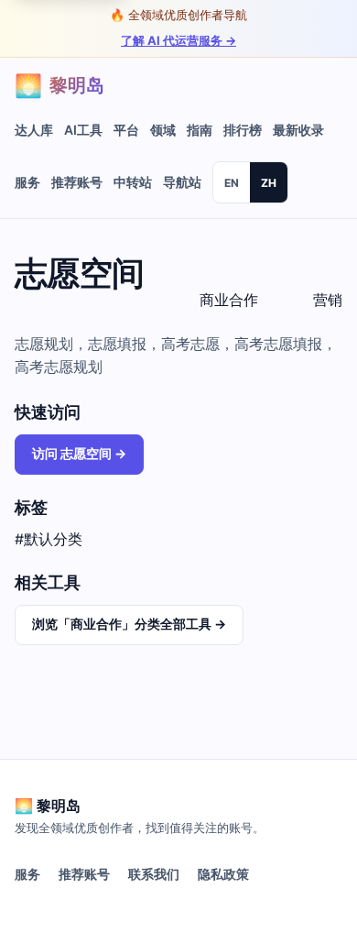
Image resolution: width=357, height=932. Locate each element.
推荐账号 (77, 182)
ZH (268, 183)
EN (231, 183)
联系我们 (153, 874)
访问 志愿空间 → (79, 453)
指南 (199, 129)
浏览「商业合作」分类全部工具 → (129, 623)
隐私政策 (223, 874)
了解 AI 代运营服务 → (178, 40)
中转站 (133, 182)
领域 (163, 129)
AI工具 (83, 129)
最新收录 (298, 129)
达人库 (34, 129)
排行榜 (242, 129)
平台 (126, 129)
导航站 (182, 182)
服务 (27, 182)
